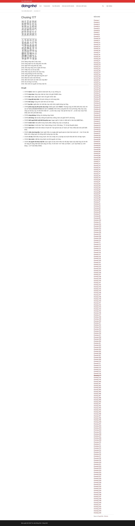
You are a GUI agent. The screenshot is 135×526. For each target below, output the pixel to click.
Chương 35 (97, 89)
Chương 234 (97, 490)
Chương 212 (97, 446)
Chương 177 (97, 375)
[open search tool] (103, 6)
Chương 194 (97, 410)
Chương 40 (97, 99)
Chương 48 (97, 115)
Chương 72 (97, 163)
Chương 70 (97, 159)
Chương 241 (97, 504)
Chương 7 (97, 32)
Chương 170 (97, 361)
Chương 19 (97, 56)
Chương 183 (97, 387)
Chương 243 (97, 508)
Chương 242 (97, 506)
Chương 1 (96, 20)
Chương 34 (97, 87)
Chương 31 (97, 81)
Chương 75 (97, 169)
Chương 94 (97, 208)
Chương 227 (97, 476)
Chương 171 (97, 363)
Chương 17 (97, 52)
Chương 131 (97, 282)
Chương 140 (97, 301)
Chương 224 (97, 470)
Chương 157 (97, 335)
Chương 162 (97, 345)
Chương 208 (97, 438)
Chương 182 (97, 385)
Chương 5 (97, 28)
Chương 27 (97, 73)
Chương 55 (97, 129)
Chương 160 (97, 341)
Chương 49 (97, 117)
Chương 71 (97, 161)
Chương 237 (97, 496)
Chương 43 (97, 105)
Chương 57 (97, 133)
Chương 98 (97, 216)
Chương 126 (97, 272)
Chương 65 (97, 149)
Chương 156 (97, 333)
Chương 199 (97, 420)
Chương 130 (97, 280)
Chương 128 (97, 276)
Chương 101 (97, 222)
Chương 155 (97, 331)
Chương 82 (97, 184)
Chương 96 (97, 212)
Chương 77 (97, 173)
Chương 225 (97, 472)
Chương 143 (97, 307)
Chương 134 (97, 289)
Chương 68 (97, 155)
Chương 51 (97, 121)
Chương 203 (97, 428)
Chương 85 (97, 190)
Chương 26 (97, 71)
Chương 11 (97, 40)
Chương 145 (97, 311)
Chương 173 (97, 367)
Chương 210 (97, 442)
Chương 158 (97, 337)
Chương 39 (97, 97)
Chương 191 (97, 403)
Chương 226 (97, 474)
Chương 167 (97, 355)
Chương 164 (97, 349)
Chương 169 (97, 359)
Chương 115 (97, 250)
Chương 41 (97, 101)
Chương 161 (97, 343)
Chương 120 (97, 260)
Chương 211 (97, 444)
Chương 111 (97, 242)
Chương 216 (97, 454)
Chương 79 (97, 177)
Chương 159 (97, 339)
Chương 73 (97, 165)
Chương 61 (97, 141)
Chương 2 (97, 22)
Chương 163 (97, 347)
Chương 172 (97, 365)
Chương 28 (97, 75)
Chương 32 (97, 83)
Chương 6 (97, 30)
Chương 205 (97, 432)
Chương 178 (97, 377)
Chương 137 (97, 295)
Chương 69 (97, 157)
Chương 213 (97, 448)
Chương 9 (97, 36)
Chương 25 (97, 68)
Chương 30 (97, 79)
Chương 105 (97, 230)
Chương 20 (97, 58)
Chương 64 (97, 147)
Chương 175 (97, 371)
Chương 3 (97, 24)
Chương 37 (97, 93)
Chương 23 (97, 64)
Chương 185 (97, 391)
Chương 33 (97, 85)
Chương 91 (97, 202)
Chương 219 (97, 460)
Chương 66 (97, 151)
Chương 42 (97, 103)
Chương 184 (97, 389)
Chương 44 (97, 107)
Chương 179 (97, 379)
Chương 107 (97, 234)
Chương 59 (97, 137)
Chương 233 (97, 488)
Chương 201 (97, 424)
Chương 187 (97, 395)
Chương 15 (97, 48)
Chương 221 (97, 464)
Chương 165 (97, 351)
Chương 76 (97, 171)
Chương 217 (97, 456)
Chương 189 (97, 400)
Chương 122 (97, 264)
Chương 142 (97, 305)
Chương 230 (97, 482)
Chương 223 (97, 468)
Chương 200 (97, 422)
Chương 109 (97, 238)
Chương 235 (97, 492)
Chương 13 (97, 44)
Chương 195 (97, 412)
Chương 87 (97, 194)
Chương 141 (97, 303)
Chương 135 (97, 290)
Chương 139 (97, 299)
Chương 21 (97, 60)
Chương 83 (97, 186)
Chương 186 (97, 393)
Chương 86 (97, 192)
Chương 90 (97, 200)
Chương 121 (97, 262)
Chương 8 (97, 34)
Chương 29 (97, 77)
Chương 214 (97, 450)
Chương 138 (97, 297)
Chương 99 (97, 218)
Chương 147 (97, 315)
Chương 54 (97, 127)
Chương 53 (97, 125)
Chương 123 (97, 266)
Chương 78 (97, 176)
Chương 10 (97, 38)
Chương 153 (97, 327)
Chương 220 (97, 462)
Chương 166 (97, 353)
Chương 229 (97, 480)
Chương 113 (97, 246)
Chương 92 (97, 204)
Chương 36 (97, 91)
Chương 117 (97, 254)
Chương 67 (97, 153)
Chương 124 (97, 268)
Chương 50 (97, 119)
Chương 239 (97, 500)
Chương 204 (97, 430)
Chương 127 (97, 274)
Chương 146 (97, 313)
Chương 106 (97, 232)
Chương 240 (97, 502)
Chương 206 (97, 434)
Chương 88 (97, 196)
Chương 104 (97, 228)
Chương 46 (97, 111)
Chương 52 (97, 123)
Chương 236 (97, 494)
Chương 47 (97, 113)
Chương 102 (97, 224)
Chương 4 (97, 26)
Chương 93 (97, 206)
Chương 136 (97, 292)
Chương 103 (97, 226)
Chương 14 (97, 46)
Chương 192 (97, 406)
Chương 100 (97, 220)
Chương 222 (97, 466)
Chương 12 (97, 42)
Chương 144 (97, 309)
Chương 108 (97, 236)
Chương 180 (97, 381)
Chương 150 (97, 321)
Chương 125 (97, 270)
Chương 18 (97, 54)
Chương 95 (97, 210)
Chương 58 (97, 135)
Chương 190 (97, 402)
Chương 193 (97, 408)
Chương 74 (97, 167)
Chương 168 (97, 357)
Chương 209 (97, 440)
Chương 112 (97, 244)
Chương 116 (97, 252)
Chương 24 (97, 66)
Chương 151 (97, 323)
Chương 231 (97, 484)
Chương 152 (97, 325)
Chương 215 (97, 452)
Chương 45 (97, 109)
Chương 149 (97, 319)
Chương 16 (97, 50)
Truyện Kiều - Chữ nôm (103, 516)
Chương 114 (97, 248)
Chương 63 (97, 145)
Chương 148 (97, 317)
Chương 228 (97, 478)
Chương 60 (97, 139)
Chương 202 (97, 426)
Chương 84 (97, 188)
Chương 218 (97, 458)
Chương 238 (97, 498)
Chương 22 (97, 62)
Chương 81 (97, 182)
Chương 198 (97, 418)
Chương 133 (97, 286)
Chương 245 (97, 513)
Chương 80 (97, 179)
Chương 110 (97, 240)
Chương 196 (97, 414)
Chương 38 (97, 95)
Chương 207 (97, 436)
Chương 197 (97, 416)
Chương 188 (97, 397)
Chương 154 (97, 329)
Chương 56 (97, 131)
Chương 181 (97, 383)
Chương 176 (97, 373)
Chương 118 (97, 256)
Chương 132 (97, 284)
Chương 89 (97, 198)
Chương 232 (97, 486)
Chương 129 (97, 278)
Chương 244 (97, 510)
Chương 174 (97, 369)
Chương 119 (97, 258)
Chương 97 (97, 214)
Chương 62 (97, 143)
